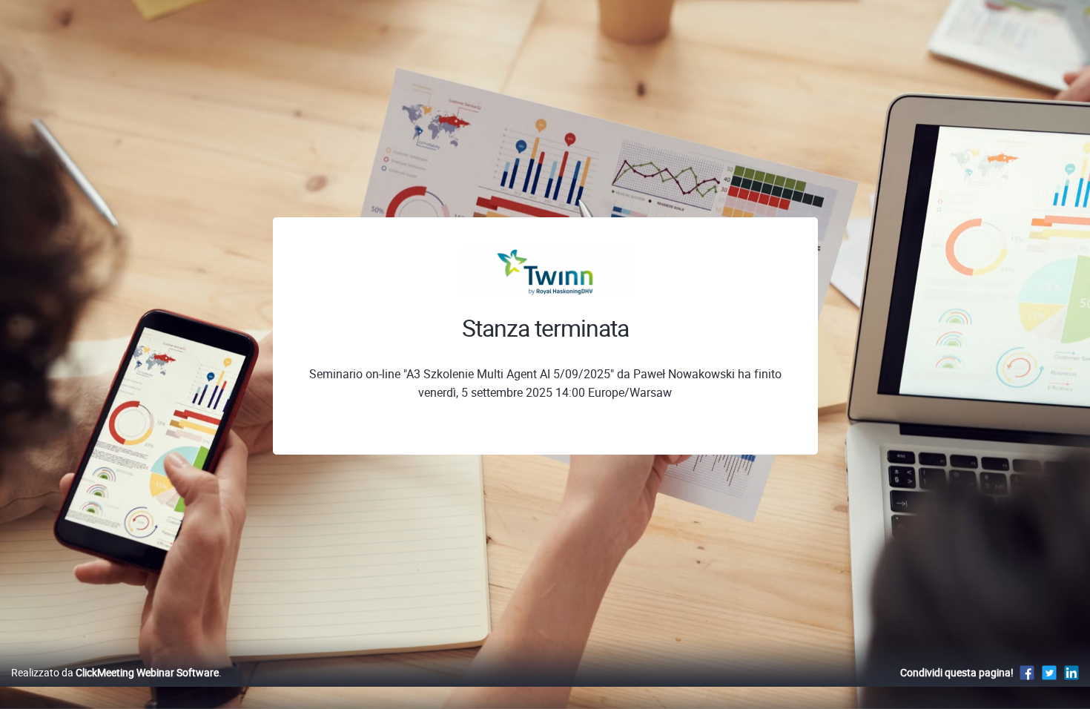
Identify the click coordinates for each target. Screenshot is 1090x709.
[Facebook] (1027, 672)
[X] (1049, 672)
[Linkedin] (1071, 672)
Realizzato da (115, 672)
